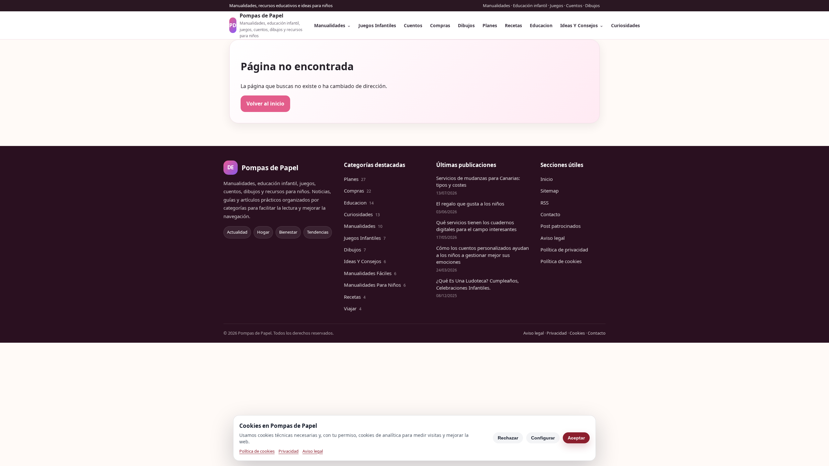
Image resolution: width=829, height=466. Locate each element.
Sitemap (549, 190)
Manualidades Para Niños (375, 285)
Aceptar (576, 437)
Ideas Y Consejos (579, 25)
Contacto (550, 214)
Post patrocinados (560, 226)
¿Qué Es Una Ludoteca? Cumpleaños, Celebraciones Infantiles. (477, 284)
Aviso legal (552, 238)
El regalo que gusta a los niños (470, 203)
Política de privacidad (564, 249)
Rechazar (508, 437)
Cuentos (413, 25)
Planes (490, 25)
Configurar (543, 437)
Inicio (546, 179)
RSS (544, 202)
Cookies (577, 333)
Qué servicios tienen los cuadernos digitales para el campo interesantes (476, 226)
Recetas (513, 25)
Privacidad (557, 333)
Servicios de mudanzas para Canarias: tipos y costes (478, 181)
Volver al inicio (265, 103)
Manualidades (329, 25)
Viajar (352, 308)
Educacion (541, 25)
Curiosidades (625, 25)
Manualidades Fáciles (370, 273)
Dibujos (466, 25)
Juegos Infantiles (377, 25)
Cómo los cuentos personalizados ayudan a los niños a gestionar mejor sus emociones (482, 255)
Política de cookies (561, 261)
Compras (440, 25)
